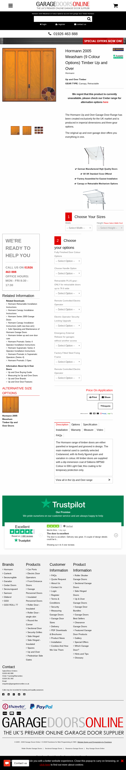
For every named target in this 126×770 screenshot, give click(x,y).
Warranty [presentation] (76, 430)
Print (94, 397)
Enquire (106, 406)
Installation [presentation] (62, 430)
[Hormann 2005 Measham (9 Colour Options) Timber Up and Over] (29, 86)
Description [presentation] (62, 424)
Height (110, 223)
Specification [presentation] (90, 424)
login (44, 24)
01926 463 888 (65, 34)
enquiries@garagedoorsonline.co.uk (15, 684)
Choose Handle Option (65, 268)
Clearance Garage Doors (74, 748)
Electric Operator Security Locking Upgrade (66, 319)
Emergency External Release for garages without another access (65, 337)
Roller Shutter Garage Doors (32, 748)
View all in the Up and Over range (83, 479)
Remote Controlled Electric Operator (67, 302)
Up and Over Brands (17, 378)
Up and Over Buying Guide (20, 372)
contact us (81, 24)
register (61, 24)
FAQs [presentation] (59, 435)
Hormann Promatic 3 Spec (20, 360)
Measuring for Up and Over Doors (23, 375)
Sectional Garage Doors (53, 748)
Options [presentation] (75, 424)
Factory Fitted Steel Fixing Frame (67, 355)
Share (107, 397)
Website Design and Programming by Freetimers (95, 742)
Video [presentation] (100, 430)
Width (68, 223)
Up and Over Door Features (20, 382)
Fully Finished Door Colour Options (67, 254)
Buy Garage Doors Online (95, 748)
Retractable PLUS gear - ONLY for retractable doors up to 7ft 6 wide (67, 284)
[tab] (62, 425)
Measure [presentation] (88, 430)
